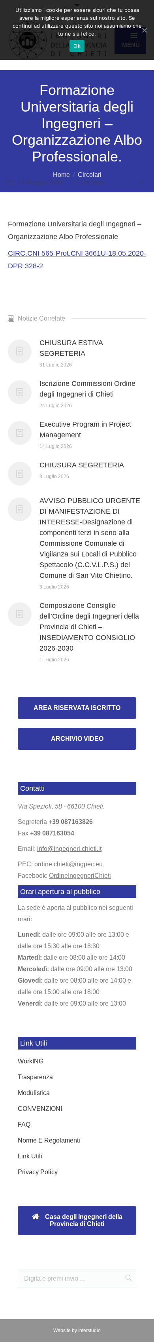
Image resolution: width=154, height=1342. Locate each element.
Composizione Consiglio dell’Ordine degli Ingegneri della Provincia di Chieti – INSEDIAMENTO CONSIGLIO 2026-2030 (89, 627)
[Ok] (144, 30)
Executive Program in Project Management (85, 429)
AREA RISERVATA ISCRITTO (77, 707)
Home (61, 174)
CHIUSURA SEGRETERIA (81, 465)
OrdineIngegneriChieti (80, 875)
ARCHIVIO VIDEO (77, 738)
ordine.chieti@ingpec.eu (68, 864)
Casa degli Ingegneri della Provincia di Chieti (82, 1220)
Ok (77, 46)
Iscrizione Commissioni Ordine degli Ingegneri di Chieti (87, 389)
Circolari (89, 174)
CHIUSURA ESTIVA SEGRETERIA (71, 348)
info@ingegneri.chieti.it (69, 848)
